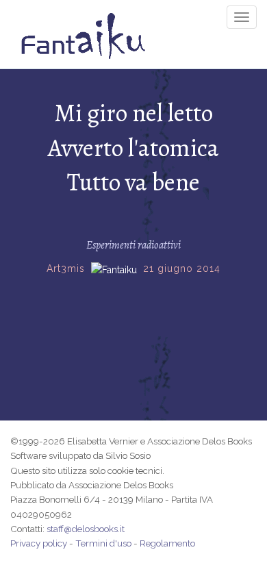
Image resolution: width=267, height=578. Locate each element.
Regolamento (167, 543)
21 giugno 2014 (181, 268)
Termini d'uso (103, 543)
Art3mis (66, 268)
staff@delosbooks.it (86, 528)
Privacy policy (38, 543)
